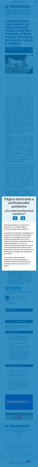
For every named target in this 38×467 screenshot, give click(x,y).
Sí (15, 218)
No (23, 218)
